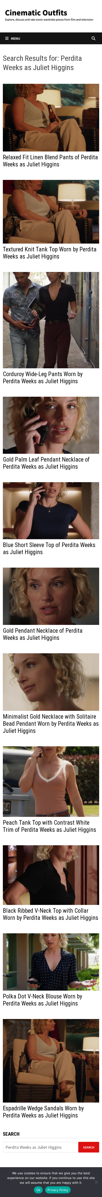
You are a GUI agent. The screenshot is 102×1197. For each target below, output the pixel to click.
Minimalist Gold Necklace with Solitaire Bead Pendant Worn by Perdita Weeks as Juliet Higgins (51, 723)
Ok (38, 1190)
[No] (96, 1182)
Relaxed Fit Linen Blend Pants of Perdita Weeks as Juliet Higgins (50, 161)
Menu (15, 38)
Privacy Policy (57, 1190)
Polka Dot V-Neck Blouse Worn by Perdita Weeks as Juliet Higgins (42, 1000)
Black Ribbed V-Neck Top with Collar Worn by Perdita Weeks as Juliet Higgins (50, 914)
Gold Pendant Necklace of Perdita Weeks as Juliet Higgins (43, 634)
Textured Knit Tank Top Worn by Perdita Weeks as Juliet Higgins (50, 253)
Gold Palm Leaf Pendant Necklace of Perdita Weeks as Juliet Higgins (46, 463)
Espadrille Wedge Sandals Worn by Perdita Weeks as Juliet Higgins (43, 1112)
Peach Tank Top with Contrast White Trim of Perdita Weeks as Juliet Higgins (49, 826)
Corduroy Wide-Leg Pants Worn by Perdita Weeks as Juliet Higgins (43, 378)
